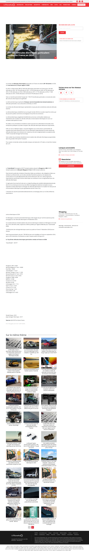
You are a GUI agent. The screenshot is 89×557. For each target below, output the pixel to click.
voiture (8, 214)
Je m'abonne (71, 166)
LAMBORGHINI (66, 547)
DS (14, 547)
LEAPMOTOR (80, 547)
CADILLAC (52, 546)
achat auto (54, 540)
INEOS (42, 547)
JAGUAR (55, 547)
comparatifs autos (50, 1)
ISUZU (48, 547)
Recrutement (70, 534)
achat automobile (54, 542)
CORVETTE (70, 546)
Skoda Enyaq (9, 315)
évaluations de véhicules (44, 538)
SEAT (23, 550)
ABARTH (8, 546)
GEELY (27, 547)
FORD (25, 547)
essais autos (41, 1)
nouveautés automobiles (63, 537)
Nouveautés (20, 4)
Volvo (7, 291)
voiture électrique (25, 178)
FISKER (22, 547)
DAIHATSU (8, 547)
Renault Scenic (10, 275)
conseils (41, 542)
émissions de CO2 (22, 130)
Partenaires (76, 534)
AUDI (30, 546)
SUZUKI (44, 550)
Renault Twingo (10, 272)
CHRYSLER (62, 546)
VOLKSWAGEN (59, 550)
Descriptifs (37, 4)
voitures (29, 223)
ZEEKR (69, 550)
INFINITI (45, 547)
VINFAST (54, 550)
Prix (51, 4)
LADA (62, 547)
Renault (8, 267)
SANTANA (20, 550)
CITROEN (66, 546)
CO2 (60, 4)
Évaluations (28, 4)
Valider (62, 32)
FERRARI (16, 547)
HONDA (30, 547)
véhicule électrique (12, 102)
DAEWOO (80, 546)
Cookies (58, 534)
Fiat (7, 269)
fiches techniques (32, 1)
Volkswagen (9, 284)
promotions (58, 1)
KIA (59, 547)
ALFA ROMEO (16, 546)
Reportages (81, 4)
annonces (34, 117)
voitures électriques (13, 98)
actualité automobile (21, 1)
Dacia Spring (9, 289)
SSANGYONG (36, 550)
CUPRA (73, 546)
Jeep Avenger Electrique (12, 317)
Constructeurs (42, 534)
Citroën (8, 280)
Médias (36, 534)
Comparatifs (45, 4)
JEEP (57, 547)
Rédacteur (64, 534)
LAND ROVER (75, 547)
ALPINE (20, 546)
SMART (32, 550)
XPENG (66, 550)
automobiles (47, 128)
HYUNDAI (38, 547)
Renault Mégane (23, 170)
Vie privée (53, 534)
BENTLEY (33, 546)
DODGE (11, 547)
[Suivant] (32, 527)
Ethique (48, 534)
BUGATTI (46, 546)
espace (32, 236)
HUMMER (34, 547)
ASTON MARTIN (25, 546)
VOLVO (63, 550)
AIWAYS (11, 546)
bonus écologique (24, 113)
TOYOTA (50, 550)
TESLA (47, 550)
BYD (49, 546)
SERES (26, 550)
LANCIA (70, 547)
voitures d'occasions (70, 541)
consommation (10, 188)
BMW (7, 279)
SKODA (28, 550)
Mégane (12, 267)
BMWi (39, 546)
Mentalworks (19, 540)
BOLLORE (42, 546)
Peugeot (41, 168)
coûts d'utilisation (48, 541)
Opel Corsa (9, 286)
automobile (18, 97)
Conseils (74, 4)
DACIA (77, 546)
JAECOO (51, 547)
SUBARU (40, 550)
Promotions (66, 4)
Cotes (56, 4)
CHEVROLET (57, 546)
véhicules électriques (19, 83)
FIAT (20, 547)
